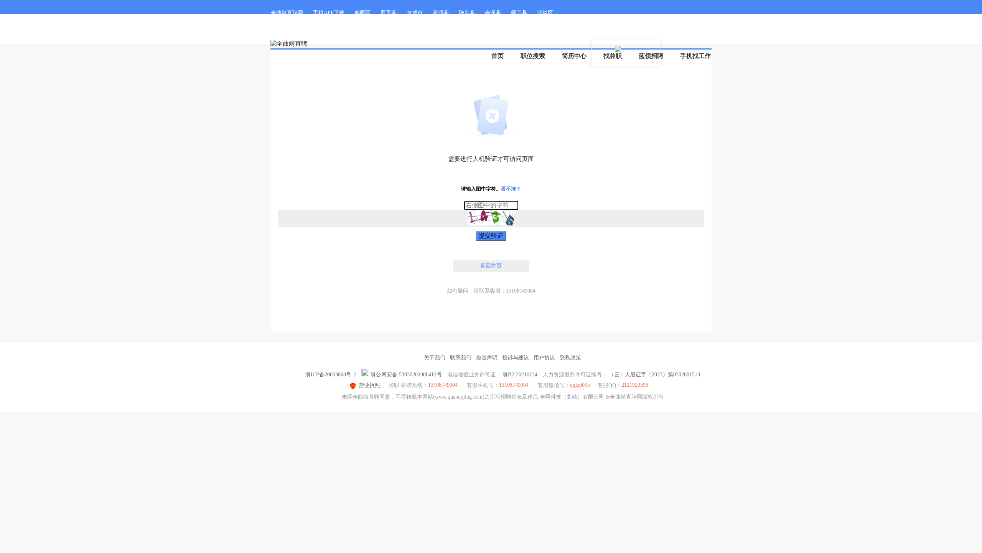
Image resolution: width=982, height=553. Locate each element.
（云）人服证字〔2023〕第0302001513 (654, 374)
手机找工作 (695, 56)
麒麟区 (362, 13)
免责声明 (487, 358)
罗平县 (389, 13)
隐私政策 (570, 358)
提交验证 (491, 235)
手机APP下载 (328, 13)
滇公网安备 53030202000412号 (406, 374)
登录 (685, 33)
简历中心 (574, 56)
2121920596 (634, 385)
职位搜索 (533, 56)
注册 (700, 33)
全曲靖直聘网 (287, 13)
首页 (497, 56)
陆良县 (467, 13)
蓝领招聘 (651, 56)
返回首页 (491, 266)
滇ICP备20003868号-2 (330, 374)
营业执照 (369, 385)
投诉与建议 (515, 358)
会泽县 (493, 13)
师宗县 (519, 13)
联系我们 (460, 358)
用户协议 (544, 358)
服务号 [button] (631, 33)
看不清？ (511, 189)
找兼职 (612, 56)
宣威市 (415, 13)
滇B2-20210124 (520, 374)
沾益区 (545, 13)
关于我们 (434, 358)
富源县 (441, 13)
